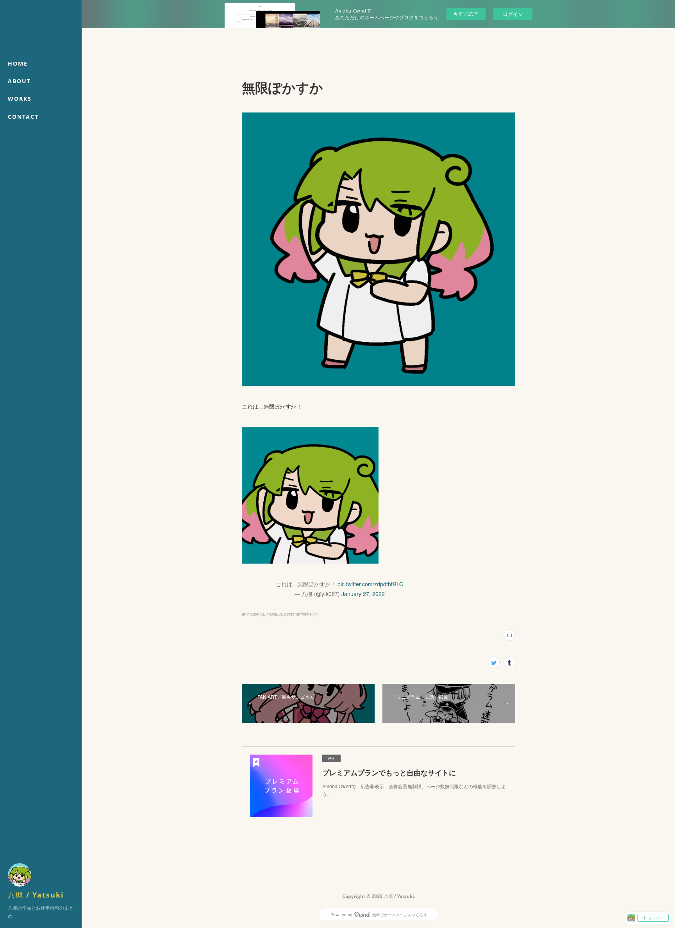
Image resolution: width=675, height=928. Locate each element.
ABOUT (19, 81)
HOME (18, 63)
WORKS (20, 98)
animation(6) (253, 614)
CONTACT (23, 116)
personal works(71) (301, 614)
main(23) (274, 614)
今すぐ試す (466, 13)
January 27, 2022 (363, 594)
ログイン (513, 14)
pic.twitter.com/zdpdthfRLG (371, 584)
